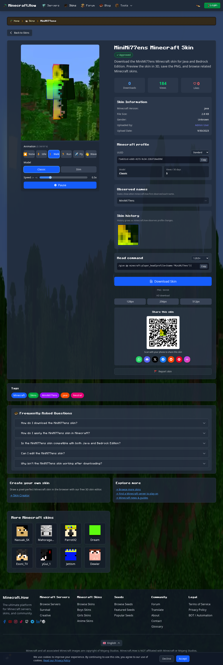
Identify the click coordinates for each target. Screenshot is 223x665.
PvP (42, 621)
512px (196, 301)
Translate (157, 610)
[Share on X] (155, 359)
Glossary (157, 626)
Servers (53, 5)
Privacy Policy (197, 610)
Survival (45, 610)
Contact (156, 621)
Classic (41, 169)
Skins (72, 5)
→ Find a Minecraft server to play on (137, 493)
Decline (166, 658)
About (155, 615)
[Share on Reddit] (171, 359)
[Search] (198, 5)
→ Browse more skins (128, 489)
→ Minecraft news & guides (132, 497)
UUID (120, 152)
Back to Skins (21, 32)
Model (27, 162)
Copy (203, 159)
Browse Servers (50, 604)
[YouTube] (10, 621)
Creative (45, 615)
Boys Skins (84, 610)
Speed (30, 177)
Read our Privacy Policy (56, 660)
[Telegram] (32, 621)
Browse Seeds (123, 604)
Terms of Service (199, 604)
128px (130, 301)
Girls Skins (84, 615)
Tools (124, 5)
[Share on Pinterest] (179, 359)
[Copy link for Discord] (147, 359)
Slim (78, 169)
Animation (36, 146)
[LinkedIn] (38, 621)
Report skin (163, 371)
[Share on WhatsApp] (139, 359)
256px (163, 301)
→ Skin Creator (20, 495)
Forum (90, 5)
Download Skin (165, 281)
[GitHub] (27, 621)
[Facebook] (4, 621)
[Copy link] (187, 359)
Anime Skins (85, 621)
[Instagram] (15, 621)
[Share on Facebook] (163, 359)
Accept (183, 658)
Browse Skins (86, 604)
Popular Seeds (123, 615)
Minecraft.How (22, 5)
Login (213, 5)
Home (17, 21)
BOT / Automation (200, 615)
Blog (108, 5)
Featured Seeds (124, 610)
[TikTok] (21, 621)
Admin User (202, 125)
